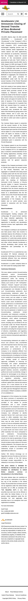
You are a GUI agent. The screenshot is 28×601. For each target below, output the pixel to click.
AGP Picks (4, 2)
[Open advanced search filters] (21, 14)
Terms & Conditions (20, 595)
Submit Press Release (8, 595)
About (7, 592)
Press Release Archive (16, 592)
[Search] (18, 14)
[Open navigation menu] (2, 13)
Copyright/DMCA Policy (9, 598)
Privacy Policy (22, 598)
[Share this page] (26, 13)
